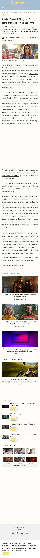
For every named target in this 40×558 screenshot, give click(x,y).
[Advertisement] (20, 147)
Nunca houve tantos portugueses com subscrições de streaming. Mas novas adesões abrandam (20, 350)
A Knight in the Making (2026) (20, 379)
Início (3, 12)
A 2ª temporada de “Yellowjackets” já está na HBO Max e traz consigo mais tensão (20, 323)
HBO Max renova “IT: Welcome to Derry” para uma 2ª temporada (23, 404)
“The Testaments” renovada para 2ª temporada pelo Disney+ (23, 425)
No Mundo (7, 12)
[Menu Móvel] (2, 8)
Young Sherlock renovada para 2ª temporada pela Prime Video (23, 435)
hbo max (7, 265)
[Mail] (27, 533)
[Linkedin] (17, 533)
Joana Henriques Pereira (12, 38)
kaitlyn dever (13, 265)
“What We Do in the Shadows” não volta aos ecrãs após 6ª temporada (20, 296)
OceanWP (20, 529)
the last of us (20, 265)
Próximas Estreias (20, 466)
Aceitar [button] (6, 554)
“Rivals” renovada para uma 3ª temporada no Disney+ (22, 415)
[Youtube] (22, 533)
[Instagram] (13, 533)
